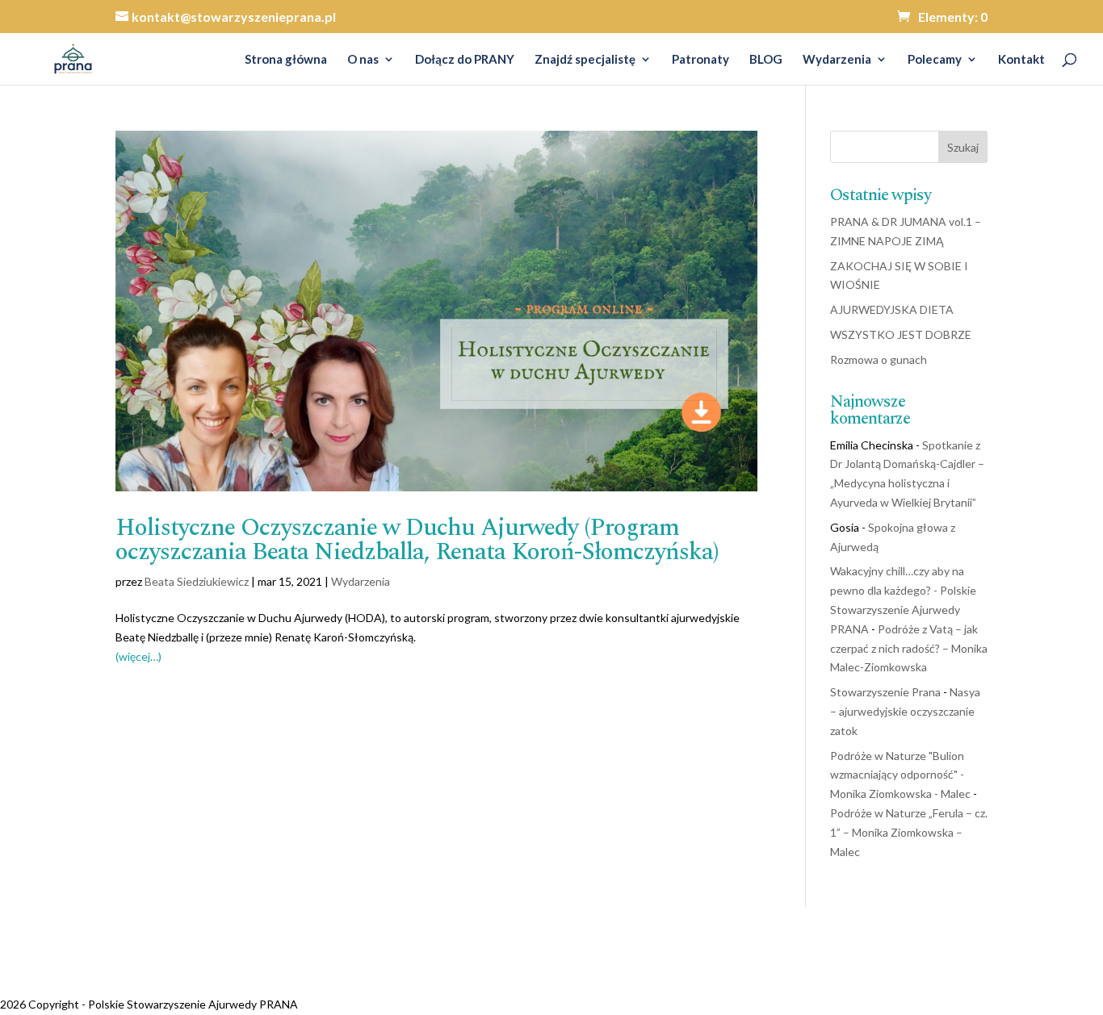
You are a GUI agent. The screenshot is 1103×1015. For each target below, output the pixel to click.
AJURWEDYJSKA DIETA (892, 309)
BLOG (765, 59)
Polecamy (935, 59)
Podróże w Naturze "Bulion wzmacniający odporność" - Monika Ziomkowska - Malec (900, 775)
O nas (363, 59)
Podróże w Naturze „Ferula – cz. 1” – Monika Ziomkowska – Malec (909, 832)
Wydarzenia (837, 59)
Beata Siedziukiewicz (197, 581)
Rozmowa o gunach (878, 359)
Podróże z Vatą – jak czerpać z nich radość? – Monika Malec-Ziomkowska (909, 648)
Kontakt (1021, 59)
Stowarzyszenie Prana (885, 692)
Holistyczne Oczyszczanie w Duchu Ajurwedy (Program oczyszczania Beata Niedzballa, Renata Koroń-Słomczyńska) (417, 539)
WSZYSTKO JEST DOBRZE (900, 334)
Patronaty (700, 59)
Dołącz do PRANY (464, 59)
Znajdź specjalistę (585, 59)
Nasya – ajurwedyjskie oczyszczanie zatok (905, 711)
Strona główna (286, 59)
